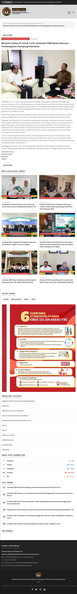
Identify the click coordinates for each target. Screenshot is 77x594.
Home (5, 23)
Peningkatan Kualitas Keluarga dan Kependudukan (25, 23)
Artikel (6, 299)
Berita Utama (7, 35)
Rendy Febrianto (7, 154)
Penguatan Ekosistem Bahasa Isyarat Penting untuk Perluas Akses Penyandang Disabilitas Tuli (40, 510)
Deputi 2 (4, 159)
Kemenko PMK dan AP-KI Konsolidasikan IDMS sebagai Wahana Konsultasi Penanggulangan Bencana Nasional (39, 502)
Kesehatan (5, 406)
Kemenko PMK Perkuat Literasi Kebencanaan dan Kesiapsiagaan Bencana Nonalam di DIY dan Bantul (40, 494)
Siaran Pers (48, 235)
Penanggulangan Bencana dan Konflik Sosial (17, 420)
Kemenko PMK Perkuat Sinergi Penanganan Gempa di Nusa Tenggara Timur (33, 524)
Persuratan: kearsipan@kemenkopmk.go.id (18, 565)
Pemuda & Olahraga (8, 435)
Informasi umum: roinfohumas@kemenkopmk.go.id (21, 563)
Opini (33, 299)
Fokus (26, 299)
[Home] (16, 11)
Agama (4, 425)
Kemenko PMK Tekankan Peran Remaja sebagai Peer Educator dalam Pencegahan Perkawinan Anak (40, 517)
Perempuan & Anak (8, 440)
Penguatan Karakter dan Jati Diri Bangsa (15, 416)
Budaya (4, 430)
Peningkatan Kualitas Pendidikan (12, 411)
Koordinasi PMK (7, 445)
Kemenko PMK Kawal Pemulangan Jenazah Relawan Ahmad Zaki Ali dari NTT (34, 487)
